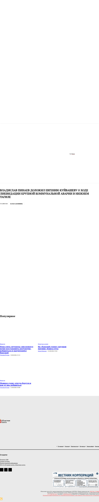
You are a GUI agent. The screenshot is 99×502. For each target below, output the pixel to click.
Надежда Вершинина (16, 203)
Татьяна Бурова (4, 355)
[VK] (44, 203)
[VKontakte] (4, 311)
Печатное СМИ (4, 459)
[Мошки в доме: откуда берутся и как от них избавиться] (17, 367)
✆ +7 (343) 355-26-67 (52, 494)
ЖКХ (1, 200)
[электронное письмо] (28, 203)
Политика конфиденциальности (51, 495)
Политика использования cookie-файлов (71, 495)
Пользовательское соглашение (91, 495)
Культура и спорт (43, 344)
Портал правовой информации (9, 463)
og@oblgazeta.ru (67, 494)
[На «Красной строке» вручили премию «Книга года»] (55, 330)
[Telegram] (39, 203)
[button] (72, 154)
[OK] (7, 311)
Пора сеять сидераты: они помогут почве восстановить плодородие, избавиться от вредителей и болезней (16, 349)
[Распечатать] (33, 203)
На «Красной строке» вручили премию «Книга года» (52, 347)
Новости (2, 344)
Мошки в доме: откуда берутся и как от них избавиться (15, 384)
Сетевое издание (5, 461)
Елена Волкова (42, 351)
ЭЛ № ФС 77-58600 (94, 491)
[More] (50, 203)
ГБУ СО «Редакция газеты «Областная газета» (12, 465)
